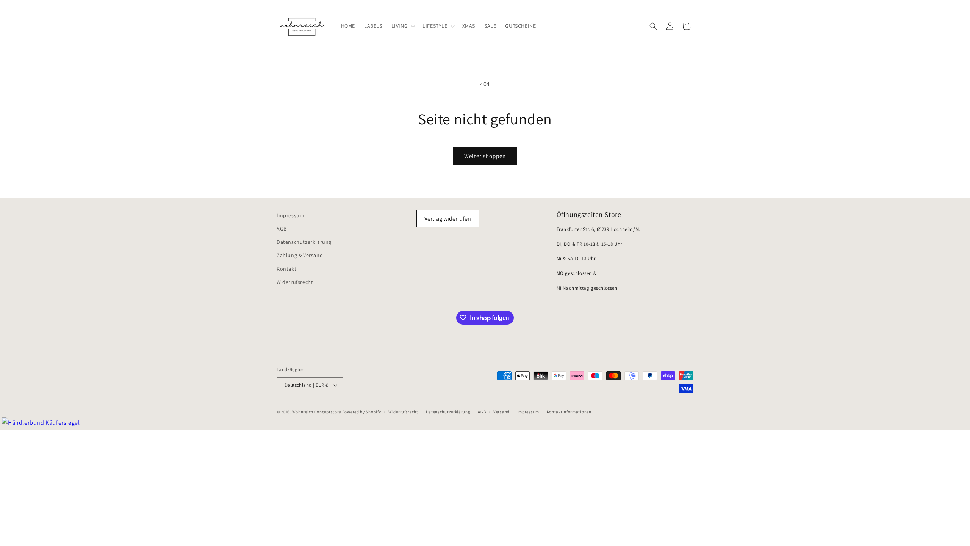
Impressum (290, 215)
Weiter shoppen (485, 156)
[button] (402, 26)
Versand (501, 411)
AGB (282, 228)
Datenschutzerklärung (304, 241)
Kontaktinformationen (569, 411)
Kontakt (286, 268)
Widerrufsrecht (295, 282)
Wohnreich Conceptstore (316, 411)
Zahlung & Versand (300, 255)
